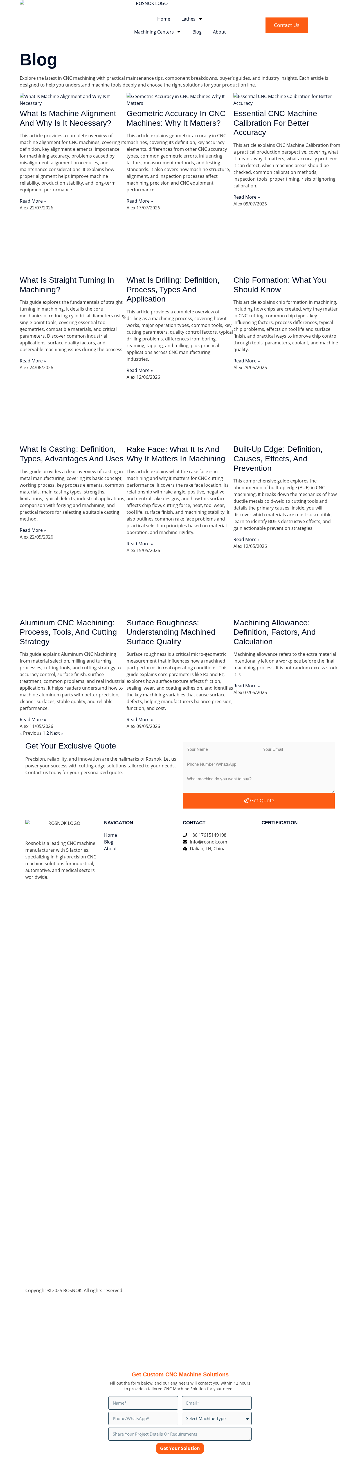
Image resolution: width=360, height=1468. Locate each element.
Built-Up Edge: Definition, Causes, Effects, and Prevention (278, 458)
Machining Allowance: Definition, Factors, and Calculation (274, 632)
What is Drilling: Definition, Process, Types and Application (173, 289)
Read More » (33, 201)
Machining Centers (154, 32)
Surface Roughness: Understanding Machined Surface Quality (171, 632)
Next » (56, 733)
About (219, 32)
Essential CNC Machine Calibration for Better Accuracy (275, 123)
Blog (197, 32)
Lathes (188, 19)
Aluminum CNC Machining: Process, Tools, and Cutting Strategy (68, 632)
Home (163, 19)
